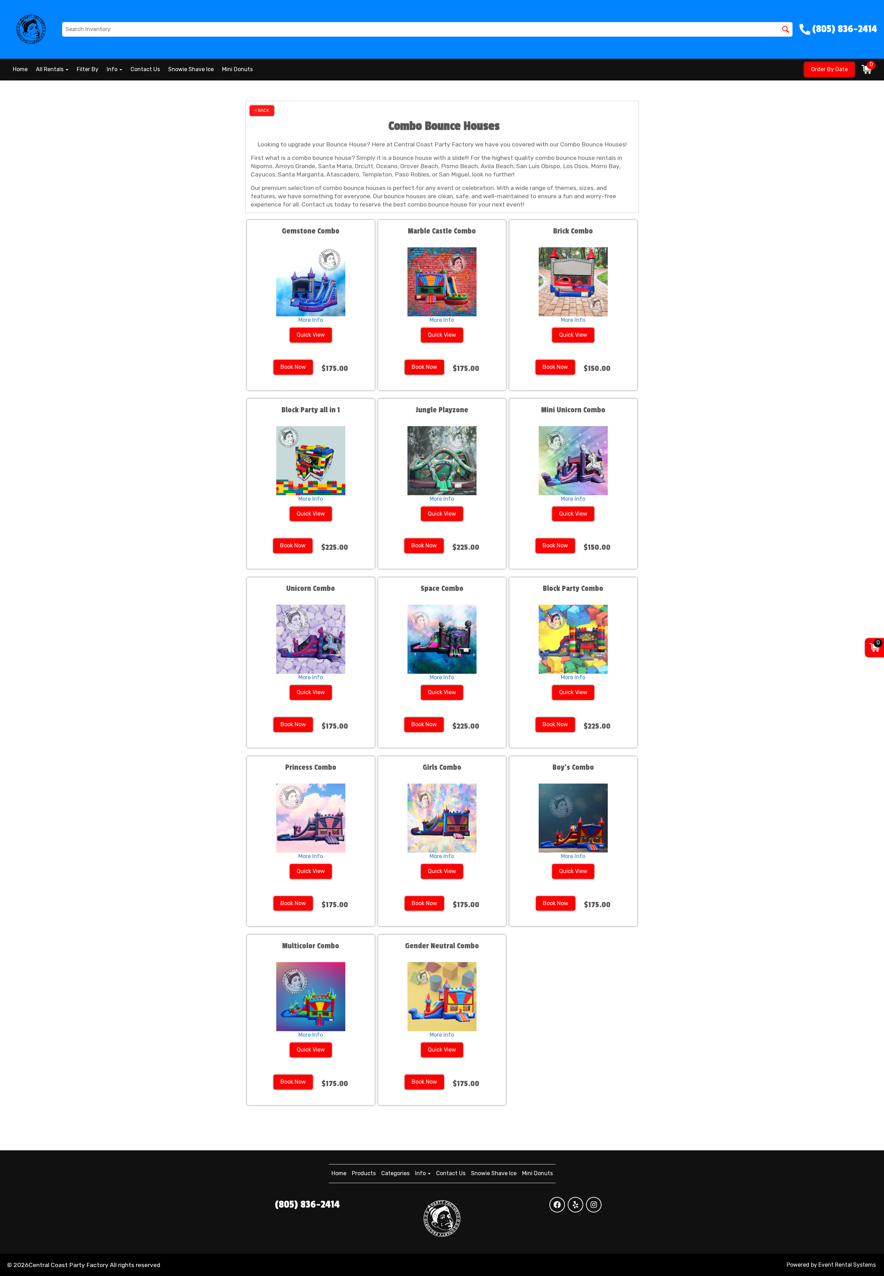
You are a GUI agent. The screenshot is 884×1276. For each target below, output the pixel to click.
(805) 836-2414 (307, 1204)
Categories (395, 1173)
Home (20, 69)
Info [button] (113, 69)
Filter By (87, 69)
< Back (261, 110)
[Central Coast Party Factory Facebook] (557, 1204)
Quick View (311, 335)
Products (364, 1173)
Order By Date (829, 69)
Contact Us (145, 69)
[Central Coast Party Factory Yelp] (575, 1204)
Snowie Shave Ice (191, 69)
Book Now (293, 367)
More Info (310, 320)
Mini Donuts (237, 69)
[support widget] (863, 1259)
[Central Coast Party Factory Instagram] (594, 1204)
